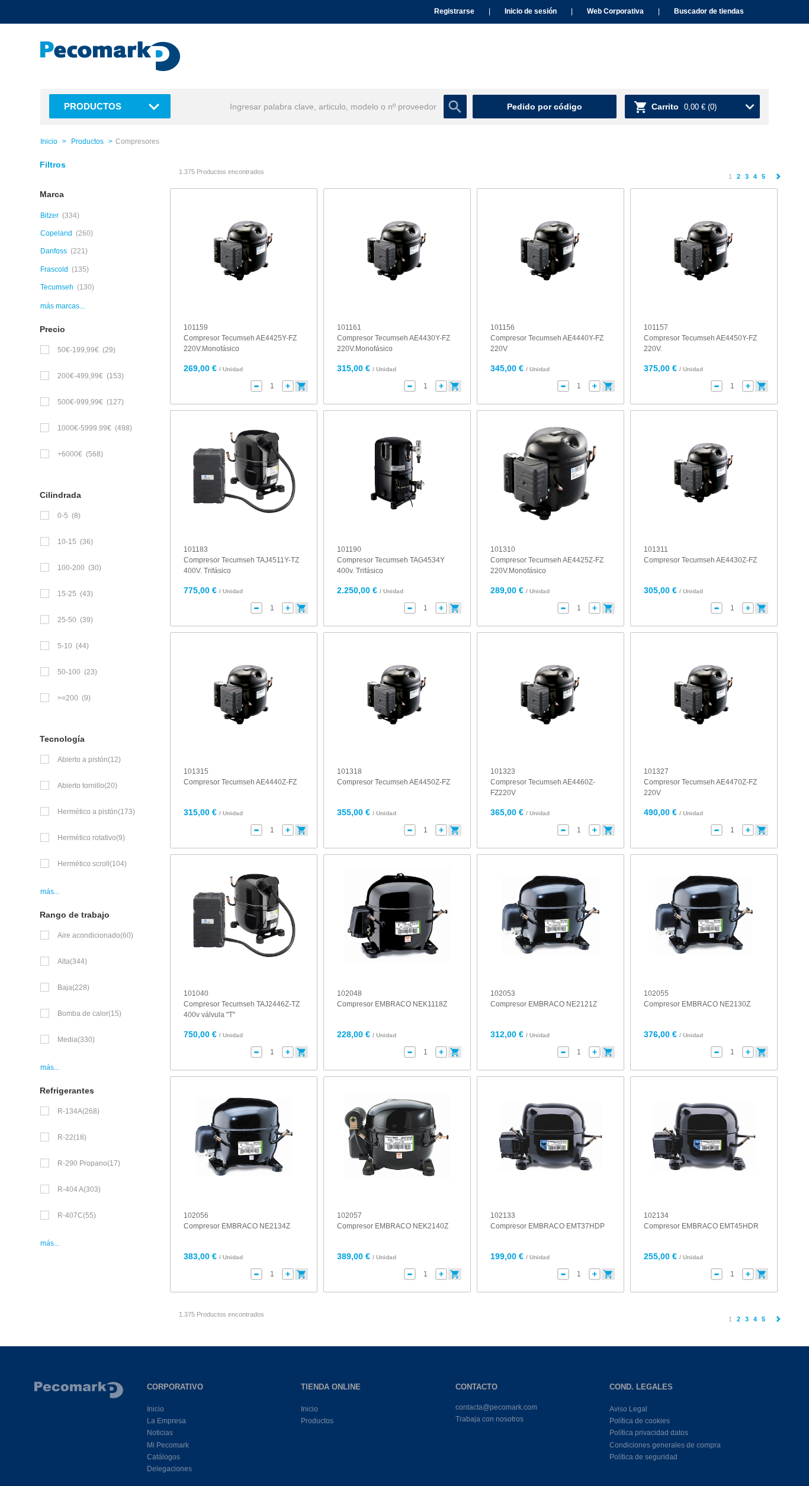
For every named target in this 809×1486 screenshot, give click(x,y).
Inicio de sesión (531, 11)
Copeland (56, 233)
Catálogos (163, 1457)
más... (49, 891)
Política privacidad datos (648, 1433)
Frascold (54, 269)
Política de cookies (639, 1421)
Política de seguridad (643, 1457)
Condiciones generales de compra (665, 1445)
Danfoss (53, 251)
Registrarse (454, 11)
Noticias (160, 1433)
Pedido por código (544, 106)
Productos (92, 106)
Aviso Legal (628, 1409)
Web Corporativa (615, 11)
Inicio (48, 141)
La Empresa (166, 1421)
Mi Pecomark (168, 1445)
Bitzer (49, 215)
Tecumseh (56, 287)
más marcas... (62, 306)
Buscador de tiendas (709, 11)
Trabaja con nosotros (489, 1419)
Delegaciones (169, 1469)
